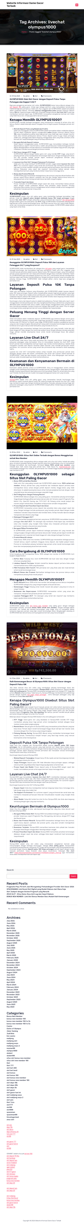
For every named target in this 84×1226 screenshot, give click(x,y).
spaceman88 (12, 1115)
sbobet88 (11, 1056)
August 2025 (12, 943)
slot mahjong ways (14, 1095)
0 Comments (47, 96)
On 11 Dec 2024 (15, 678)
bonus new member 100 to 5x (18, 1024)
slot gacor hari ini (14, 1093)
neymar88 (11, 1048)
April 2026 (11, 928)
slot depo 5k (12, 1088)
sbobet (9, 1053)
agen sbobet (11, 1167)
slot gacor (11, 1090)
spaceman (11, 1112)
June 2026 (11, 923)
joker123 (9, 1169)
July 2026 (11, 921)
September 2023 (13, 999)
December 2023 (13, 992)
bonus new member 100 (16, 1019)
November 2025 (13, 936)
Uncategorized (13, 1117)
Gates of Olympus (14, 1029)
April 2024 (11, 982)
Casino (9, 1026)
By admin (26, 96)
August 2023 (12, 1002)
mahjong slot (12, 1041)
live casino (11, 1036)
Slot (36, 96)
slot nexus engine (12, 1176)
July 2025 (11, 945)
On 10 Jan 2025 (15, 259)
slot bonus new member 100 (18, 1080)
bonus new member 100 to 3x (18, 1021)
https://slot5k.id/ (12, 1198)
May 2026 (10, 926)
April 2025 (11, 953)
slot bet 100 (28, 1154)
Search (10, 870)
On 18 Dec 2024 (15, 452)
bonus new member (13, 1181)
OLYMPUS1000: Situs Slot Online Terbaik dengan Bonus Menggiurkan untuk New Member (41, 456)
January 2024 (12, 990)
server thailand (12, 1163)
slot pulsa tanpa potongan (36, 695)
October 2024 (12, 968)
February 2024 (13, 987)
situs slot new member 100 (17, 1061)
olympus (12, 380)
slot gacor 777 (11, 1141)
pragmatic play (12, 1178)
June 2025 (11, 948)
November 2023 (13, 995)
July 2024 (11, 975)
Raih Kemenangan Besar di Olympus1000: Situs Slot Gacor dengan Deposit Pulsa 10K (40, 683)
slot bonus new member (39, 606)
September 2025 (13, 940)
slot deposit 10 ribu (13, 1156)
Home (24, 32)
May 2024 (10, 980)
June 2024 (11, 977)
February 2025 (13, 958)
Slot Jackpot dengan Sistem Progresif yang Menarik (28, 892)
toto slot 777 (11, 1134)
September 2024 (13, 970)
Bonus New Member (15, 1016)
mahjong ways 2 (13, 1046)
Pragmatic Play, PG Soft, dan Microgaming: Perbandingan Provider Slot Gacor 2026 (40, 887)
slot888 (10, 1110)
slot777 (10, 1105)
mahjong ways (12, 1043)
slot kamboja (11, 1158)
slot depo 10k (12, 1083)
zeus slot (10, 1120)
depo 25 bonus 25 (13, 1132)
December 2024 (13, 963)
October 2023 (12, 997)
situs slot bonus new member (19, 1058)
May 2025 (10, 950)
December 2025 (13, 933)
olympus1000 (12, 1051)
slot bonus (11, 1073)
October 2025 (12, 938)
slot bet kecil (12, 1070)
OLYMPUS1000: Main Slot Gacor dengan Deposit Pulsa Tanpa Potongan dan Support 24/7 (37, 100)
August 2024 (12, 972)
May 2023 (10, 1007)
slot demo (10, 1129)
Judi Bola (10, 1034)
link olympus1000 (68, 200)
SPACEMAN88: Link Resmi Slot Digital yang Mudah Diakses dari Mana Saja (36, 889)
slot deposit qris (12, 1160)
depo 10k (9, 1127)
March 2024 (11, 985)
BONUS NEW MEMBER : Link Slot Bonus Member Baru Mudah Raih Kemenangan (38, 897)
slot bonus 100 (12, 1075)
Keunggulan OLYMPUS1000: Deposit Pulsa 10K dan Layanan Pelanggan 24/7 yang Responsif (37, 263)
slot (8, 1146)
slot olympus (11, 1174)
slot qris (10, 1100)
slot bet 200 (12, 1068)
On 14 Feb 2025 (15, 96)
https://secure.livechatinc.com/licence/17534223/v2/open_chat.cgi (37, 853)
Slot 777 (10, 1065)
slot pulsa (48, 268)
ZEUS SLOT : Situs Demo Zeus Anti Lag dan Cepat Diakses (30, 894)
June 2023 (11, 1004)
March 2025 (11, 955)
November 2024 (13, 965)
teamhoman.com (65, 467)
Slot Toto (10, 1102)
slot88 (9, 1107)
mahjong (10, 1038)
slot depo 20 (11, 1183)
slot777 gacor (11, 1172)
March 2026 (11, 931)
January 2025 (12, 960)
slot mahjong (11, 1165)
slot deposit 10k (15, 107)
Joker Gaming (12, 1031)
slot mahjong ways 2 (15, 1097)
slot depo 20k (12, 1085)
